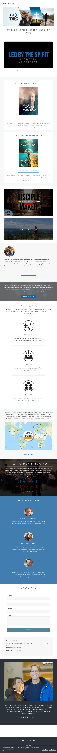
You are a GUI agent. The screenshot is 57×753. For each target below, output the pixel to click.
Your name (10, 595)
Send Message (28, 630)
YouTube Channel (28, 486)
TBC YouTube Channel (17, 653)
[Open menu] (54, 3)
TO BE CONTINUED (8, 3)
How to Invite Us (28, 296)
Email (8, 601)
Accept (45, 749)
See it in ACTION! (28, 274)
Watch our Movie (28, 481)
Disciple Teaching (28, 491)
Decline (52, 749)
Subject (9, 608)
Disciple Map (28, 454)
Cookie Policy (10, 748)
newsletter (47, 711)
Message (9, 615)
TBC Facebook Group (18, 650)
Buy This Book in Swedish (28, 119)
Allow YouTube (28, 204)
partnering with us (44, 709)
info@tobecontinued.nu (16, 647)
